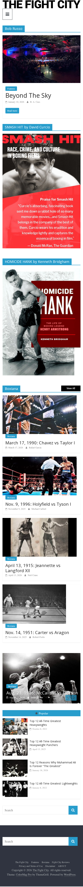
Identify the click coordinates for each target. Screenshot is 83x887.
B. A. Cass (35, 101)
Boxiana (11, 436)
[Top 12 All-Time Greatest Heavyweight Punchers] (16, 738)
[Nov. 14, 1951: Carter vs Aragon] (34, 586)
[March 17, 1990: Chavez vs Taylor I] (40, 397)
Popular (43, 713)
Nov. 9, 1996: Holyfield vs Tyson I (38, 504)
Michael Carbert (38, 508)
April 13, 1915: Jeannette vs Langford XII (32, 567)
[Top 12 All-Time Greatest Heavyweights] (16, 718)
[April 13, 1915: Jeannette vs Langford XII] (40, 520)
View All (71, 388)
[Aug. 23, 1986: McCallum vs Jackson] (41, 655)
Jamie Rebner (37, 697)
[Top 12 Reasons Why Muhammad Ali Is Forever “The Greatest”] (16, 759)
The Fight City (22, 862)
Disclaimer (50, 865)
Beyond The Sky (28, 95)
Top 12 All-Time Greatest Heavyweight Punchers (45, 743)
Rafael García (35, 447)
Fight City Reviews (61, 862)
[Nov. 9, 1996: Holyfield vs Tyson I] (40, 458)
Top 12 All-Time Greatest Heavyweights (45, 723)
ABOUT (62, 865)
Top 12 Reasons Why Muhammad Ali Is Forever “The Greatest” (53, 764)
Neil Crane (33, 575)
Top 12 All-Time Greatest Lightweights (54, 783)
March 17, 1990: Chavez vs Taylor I (40, 443)
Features (11, 88)
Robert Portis (39, 636)
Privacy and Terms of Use (31, 865)
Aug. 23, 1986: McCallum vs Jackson (42, 693)
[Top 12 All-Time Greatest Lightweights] (16, 781)
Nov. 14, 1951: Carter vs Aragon (37, 632)
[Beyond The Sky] (41, 38)
